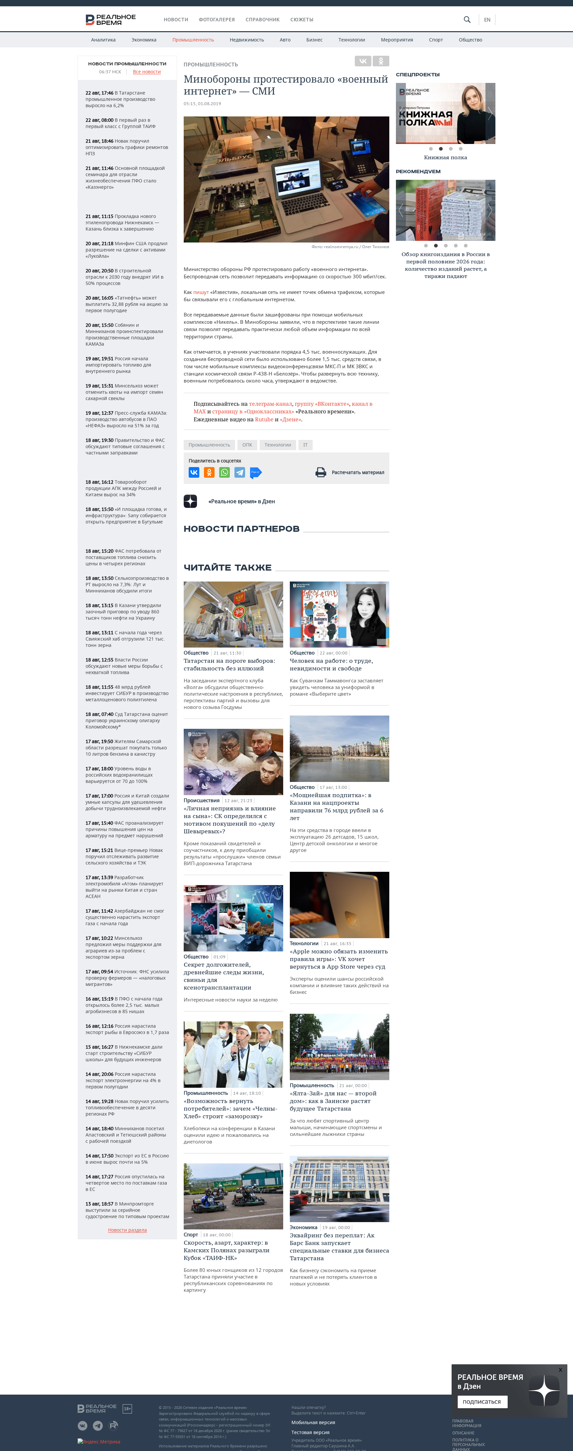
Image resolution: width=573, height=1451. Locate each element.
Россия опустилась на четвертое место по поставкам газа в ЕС (126, 1182)
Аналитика (103, 39)
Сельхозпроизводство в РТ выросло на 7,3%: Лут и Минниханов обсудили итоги (127, 584)
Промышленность (193, 39)
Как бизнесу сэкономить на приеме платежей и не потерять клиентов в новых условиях (339, 1259)
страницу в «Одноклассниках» (253, 411)
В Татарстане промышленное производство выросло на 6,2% (120, 99)
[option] (445, 113)
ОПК (247, 445)
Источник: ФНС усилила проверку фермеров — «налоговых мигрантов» (127, 977)
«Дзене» (290, 419)
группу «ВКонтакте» (322, 403)
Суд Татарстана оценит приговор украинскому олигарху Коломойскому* (127, 720)
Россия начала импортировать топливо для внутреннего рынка (118, 364)
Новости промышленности (127, 64)
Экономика (144, 39)
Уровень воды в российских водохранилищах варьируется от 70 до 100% (119, 774)
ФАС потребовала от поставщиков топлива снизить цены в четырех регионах (123, 557)
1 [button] (430, 149)
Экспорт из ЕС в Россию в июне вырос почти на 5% (127, 1158)
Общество (470, 39)
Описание (463, 1433)
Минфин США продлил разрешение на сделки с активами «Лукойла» (126, 249)
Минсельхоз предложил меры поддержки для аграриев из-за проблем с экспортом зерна (123, 947)
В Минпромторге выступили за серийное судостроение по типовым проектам (127, 1210)
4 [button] (460, 149)
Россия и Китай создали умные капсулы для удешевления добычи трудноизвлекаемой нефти (127, 802)
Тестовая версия (310, 1432)
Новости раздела (127, 1230)
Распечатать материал (358, 472)
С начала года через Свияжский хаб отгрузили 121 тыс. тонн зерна (125, 638)
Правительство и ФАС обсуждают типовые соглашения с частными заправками (125, 446)
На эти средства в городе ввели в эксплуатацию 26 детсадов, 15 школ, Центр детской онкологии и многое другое (336, 822)
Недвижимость (247, 39)
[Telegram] (239, 472)
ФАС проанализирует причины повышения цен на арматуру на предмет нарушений (124, 829)
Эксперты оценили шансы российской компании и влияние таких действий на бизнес (339, 971)
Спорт (436, 39)
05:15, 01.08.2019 (202, 103)
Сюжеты (302, 20)
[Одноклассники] (381, 61)
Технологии (352, 39)
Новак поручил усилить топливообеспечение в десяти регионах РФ (127, 1107)
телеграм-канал (270, 403)
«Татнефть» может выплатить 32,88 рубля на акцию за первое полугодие (127, 304)
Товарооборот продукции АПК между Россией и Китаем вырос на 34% (123, 488)
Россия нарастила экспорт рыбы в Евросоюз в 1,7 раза (127, 1029)
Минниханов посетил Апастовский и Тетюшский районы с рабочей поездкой (126, 1134)
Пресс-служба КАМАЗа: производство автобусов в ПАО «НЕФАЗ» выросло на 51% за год (126, 419)
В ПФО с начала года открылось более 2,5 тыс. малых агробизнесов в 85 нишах (124, 1005)
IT (305, 445)
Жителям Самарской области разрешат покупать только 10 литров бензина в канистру (126, 747)
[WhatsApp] (224, 472)
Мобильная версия (313, 1422)
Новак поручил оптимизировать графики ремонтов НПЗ (127, 147)
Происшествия (202, 800)
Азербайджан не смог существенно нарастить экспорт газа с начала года (125, 917)
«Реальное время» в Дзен (242, 501)
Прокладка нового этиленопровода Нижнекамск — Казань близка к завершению (122, 222)
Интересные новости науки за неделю (231, 982)
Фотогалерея (217, 20)
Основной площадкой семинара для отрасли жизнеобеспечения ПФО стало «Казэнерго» (125, 177)
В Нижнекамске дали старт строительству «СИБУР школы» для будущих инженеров (124, 1053)
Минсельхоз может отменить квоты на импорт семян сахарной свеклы (124, 391)
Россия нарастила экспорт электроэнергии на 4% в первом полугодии (123, 1080)
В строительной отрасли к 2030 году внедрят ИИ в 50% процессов (124, 276)
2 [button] (440, 149)
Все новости (147, 71)
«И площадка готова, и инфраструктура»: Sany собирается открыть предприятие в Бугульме (126, 515)
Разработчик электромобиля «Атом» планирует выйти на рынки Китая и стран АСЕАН (124, 886)
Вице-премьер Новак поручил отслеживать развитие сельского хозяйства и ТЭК (124, 856)
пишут (201, 292)
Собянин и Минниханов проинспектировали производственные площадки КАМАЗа (124, 334)
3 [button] (450, 149)
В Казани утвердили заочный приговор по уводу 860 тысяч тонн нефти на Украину (123, 611)
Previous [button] (401, 113)
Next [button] (490, 113)
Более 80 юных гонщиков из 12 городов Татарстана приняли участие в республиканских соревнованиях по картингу (233, 1266)
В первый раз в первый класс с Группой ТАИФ (121, 123)
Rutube (264, 419)
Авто (285, 39)
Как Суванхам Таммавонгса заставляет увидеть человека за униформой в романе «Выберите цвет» (336, 677)
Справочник (263, 20)
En (487, 19)
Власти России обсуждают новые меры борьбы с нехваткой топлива (124, 665)
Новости (176, 20)
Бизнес (314, 39)
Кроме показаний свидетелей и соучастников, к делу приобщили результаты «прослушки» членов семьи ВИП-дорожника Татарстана (232, 835)
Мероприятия (397, 39)
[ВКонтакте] (363, 61)
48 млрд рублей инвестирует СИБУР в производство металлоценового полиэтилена (127, 693)
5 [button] (465, 245)
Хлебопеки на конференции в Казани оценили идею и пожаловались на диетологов (231, 1121)
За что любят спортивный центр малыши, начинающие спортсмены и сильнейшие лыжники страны (336, 1113)
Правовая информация (466, 1423)
